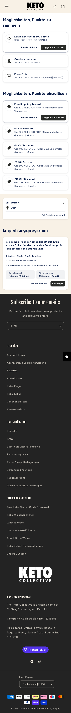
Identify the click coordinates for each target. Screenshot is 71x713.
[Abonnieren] (60, 326)
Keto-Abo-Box (16, 409)
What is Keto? (15, 522)
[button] (7, 6)
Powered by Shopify (50, 709)
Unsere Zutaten (16, 553)
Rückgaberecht (16, 477)
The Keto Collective (29, 709)
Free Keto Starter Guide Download (28, 507)
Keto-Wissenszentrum (20, 514)
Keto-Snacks (15, 378)
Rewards (12, 370)
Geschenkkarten (17, 401)
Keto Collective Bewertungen (25, 546)
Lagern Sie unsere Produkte (23, 446)
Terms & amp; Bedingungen (23, 462)
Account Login (16, 355)
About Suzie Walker (19, 538)
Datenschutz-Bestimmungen (24, 485)
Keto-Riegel (14, 386)
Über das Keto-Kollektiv (21, 530)
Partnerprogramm (17, 454)
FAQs (10, 439)
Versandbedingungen (19, 469)
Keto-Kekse (14, 394)
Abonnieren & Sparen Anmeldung (26, 362)
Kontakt (12, 431)
